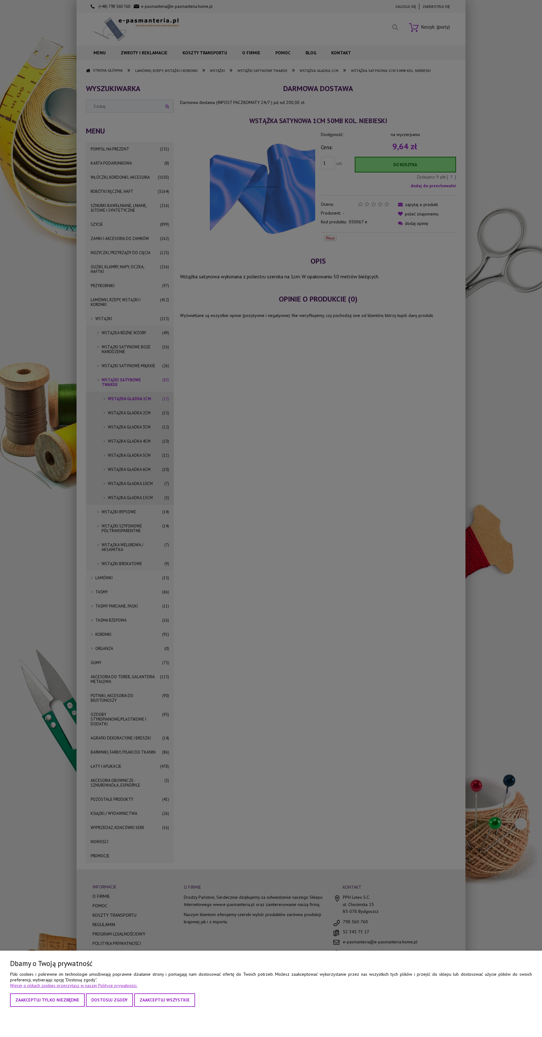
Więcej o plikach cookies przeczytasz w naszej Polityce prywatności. (73, 985)
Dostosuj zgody (109, 1000)
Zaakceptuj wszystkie (165, 1000)
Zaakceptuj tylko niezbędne (47, 1000)
